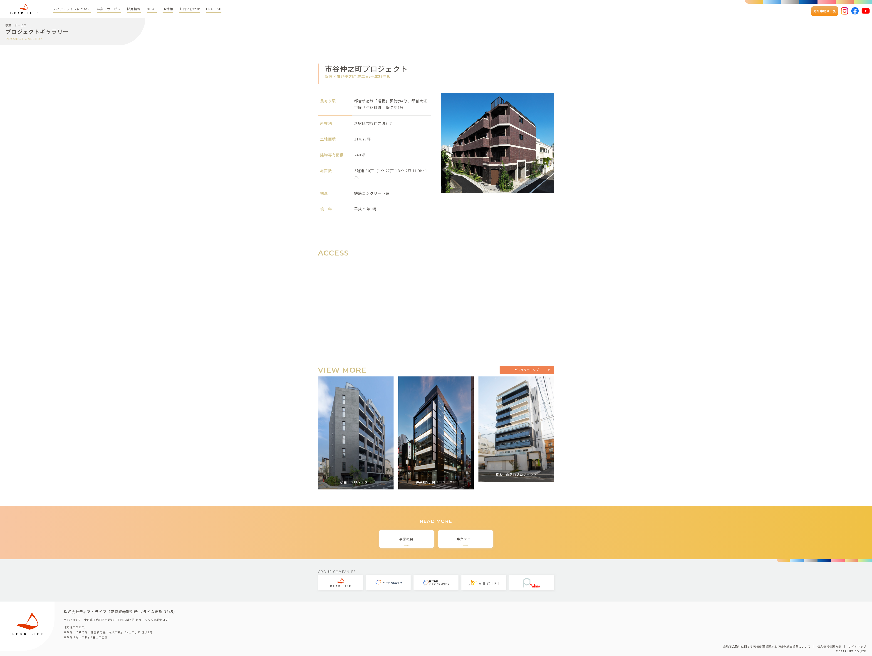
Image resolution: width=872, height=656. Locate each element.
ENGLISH (213, 9)
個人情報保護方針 (829, 646)
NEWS (152, 9)
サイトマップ (857, 646)
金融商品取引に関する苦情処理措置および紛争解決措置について (766, 646)
